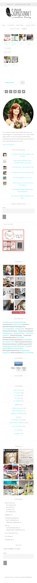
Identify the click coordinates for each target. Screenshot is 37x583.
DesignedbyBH (27, 339)
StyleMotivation (7, 333)
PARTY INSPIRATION (17, 411)
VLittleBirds (28, 346)
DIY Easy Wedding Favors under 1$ (22, 177)
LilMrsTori (6, 335)
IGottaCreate (6, 352)
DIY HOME (17, 395)
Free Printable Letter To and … (13, 43)
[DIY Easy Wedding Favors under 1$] (10, 487)
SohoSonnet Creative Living (18, 13)
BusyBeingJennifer (8, 346)
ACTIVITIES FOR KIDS (17, 420)
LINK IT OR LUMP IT (17, 426)
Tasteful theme (19, 577)
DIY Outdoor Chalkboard (30, 43)
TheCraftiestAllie (24, 350)
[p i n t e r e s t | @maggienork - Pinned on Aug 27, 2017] (8, 281)
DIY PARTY (17, 398)
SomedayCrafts (19, 329)
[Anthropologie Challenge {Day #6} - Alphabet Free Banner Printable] (26, 456)
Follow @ (18, 363)
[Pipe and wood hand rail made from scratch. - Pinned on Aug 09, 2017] (8, 305)
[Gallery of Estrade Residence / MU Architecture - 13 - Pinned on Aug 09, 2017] (20, 305)
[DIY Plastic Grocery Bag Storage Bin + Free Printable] (10, 456)
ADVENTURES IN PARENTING (17, 422)
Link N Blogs (17, 430)
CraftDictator (29, 333)
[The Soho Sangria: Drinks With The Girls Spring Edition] (26, 487)
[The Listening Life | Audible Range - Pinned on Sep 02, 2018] (8, 270)
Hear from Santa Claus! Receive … (7, 43)
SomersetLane (17, 324)
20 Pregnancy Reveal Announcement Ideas (23, 172)
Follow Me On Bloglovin (9, 144)
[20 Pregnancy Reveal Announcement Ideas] (26, 472)
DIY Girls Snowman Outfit (21, 43)
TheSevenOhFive (18, 348)
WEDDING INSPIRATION (17, 413)
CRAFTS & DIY (17, 390)
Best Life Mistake (28, 352)
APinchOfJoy (20, 337)
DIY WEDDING (18, 401)
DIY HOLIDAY (17, 393)
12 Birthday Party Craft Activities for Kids (22, 167)
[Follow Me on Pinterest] (18, 312)
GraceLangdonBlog (8, 329)
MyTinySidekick (19, 346)
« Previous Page (9, 82)
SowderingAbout (8, 348)
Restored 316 (28, 577)
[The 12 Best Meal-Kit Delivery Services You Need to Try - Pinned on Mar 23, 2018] (20, 270)
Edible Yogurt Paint (14, 64)
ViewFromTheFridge (20, 322)
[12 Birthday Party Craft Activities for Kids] (10, 472)
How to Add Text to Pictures (7, 65)
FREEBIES (17, 404)
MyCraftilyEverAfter (9, 342)
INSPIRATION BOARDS (18, 408)
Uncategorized (18, 433)
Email (4, 207)
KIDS (17, 417)
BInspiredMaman (19, 333)
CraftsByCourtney (8, 322)
